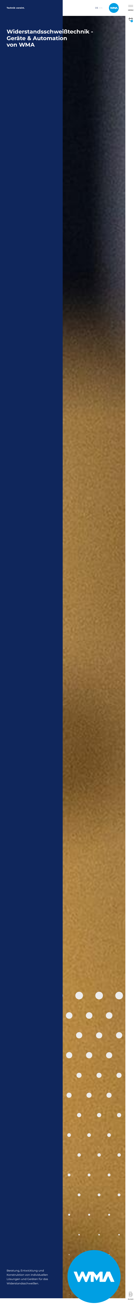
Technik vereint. (16, 8)
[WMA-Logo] (114, 8)
